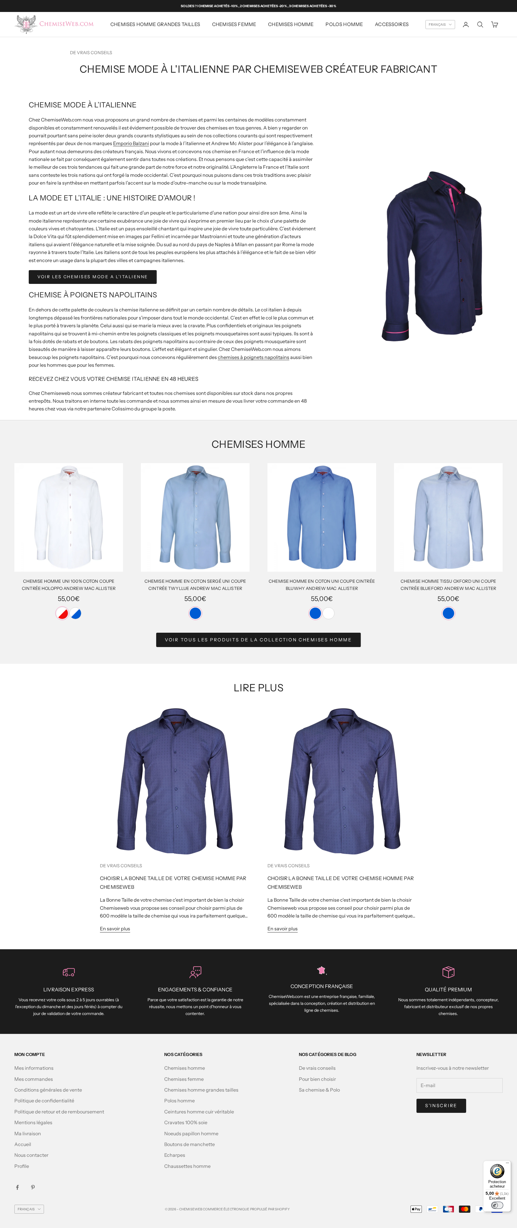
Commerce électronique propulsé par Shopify (246, 1209)
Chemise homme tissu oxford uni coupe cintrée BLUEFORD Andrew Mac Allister (448, 585)
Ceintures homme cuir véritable (199, 1112)
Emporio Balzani (131, 143)
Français (437, 24)
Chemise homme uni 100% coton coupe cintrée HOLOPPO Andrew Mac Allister (68, 585)
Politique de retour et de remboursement (59, 1112)
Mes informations (34, 1068)
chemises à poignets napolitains (253, 357)
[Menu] (507, 1164)
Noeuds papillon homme (191, 1133)
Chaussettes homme (187, 1166)
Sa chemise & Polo (319, 1090)
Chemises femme (184, 1079)
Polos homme (344, 24)
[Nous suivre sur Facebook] (17, 1187)
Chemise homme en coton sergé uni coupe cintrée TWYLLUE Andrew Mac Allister (195, 585)
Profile (21, 1166)
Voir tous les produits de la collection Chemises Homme (258, 640)
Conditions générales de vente (48, 1090)
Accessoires (392, 24)
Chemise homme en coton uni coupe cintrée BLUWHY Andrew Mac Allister (322, 585)
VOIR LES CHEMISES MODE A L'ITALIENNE (92, 276)
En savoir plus (115, 929)
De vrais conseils (91, 52)
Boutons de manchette (189, 1144)
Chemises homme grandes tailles (155, 24)
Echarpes (174, 1155)
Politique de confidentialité (44, 1101)
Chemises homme (291, 24)
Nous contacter (31, 1155)
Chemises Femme (234, 24)
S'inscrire (441, 1105)
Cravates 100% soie (185, 1122)
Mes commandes (33, 1079)
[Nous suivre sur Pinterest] (33, 1187)
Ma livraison (27, 1133)
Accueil (22, 1144)
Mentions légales (33, 1122)
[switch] (497, 1205)
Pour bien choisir (317, 1079)
